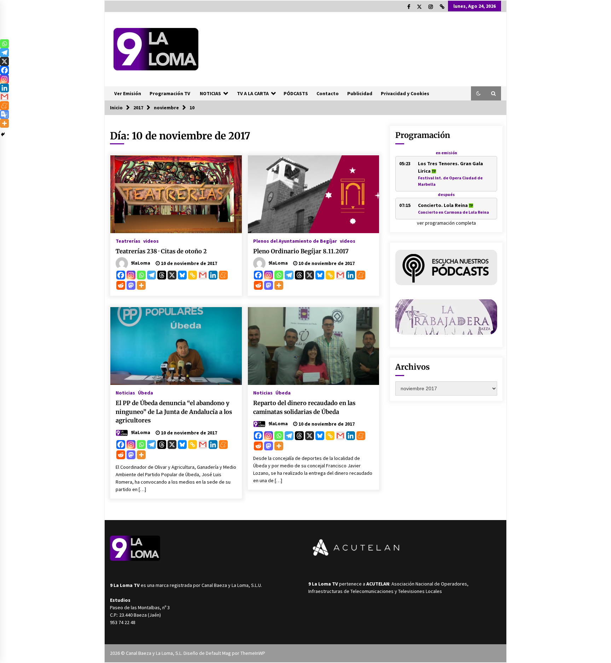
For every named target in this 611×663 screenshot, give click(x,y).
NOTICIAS (210, 93)
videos (151, 240)
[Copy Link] (192, 275)
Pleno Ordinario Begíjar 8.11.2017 (301, 251)
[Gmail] (202, 275)
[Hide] (3, 134)
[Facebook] (120, 275)
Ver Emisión (127, 93)
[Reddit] (120, 285)
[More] (141, 285)
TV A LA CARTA (253, 93)
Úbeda (145, 392)
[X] (172, 275)
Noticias (125, 392)
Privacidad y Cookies (405, 93)
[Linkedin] (213, 275)
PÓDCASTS (296, 93)
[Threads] (161, 275)
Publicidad (359, 93)
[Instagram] (131, 275)
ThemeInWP (252, 653)
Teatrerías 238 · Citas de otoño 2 (161, 251)
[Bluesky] (182, 275)
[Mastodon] (131, 285)
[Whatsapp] (141, 275)
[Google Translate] (4, 114)
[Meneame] (223, 275)
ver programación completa (446, 223)
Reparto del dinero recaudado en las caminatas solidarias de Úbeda (304, 407)
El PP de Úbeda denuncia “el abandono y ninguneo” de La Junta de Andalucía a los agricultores (174, 411)
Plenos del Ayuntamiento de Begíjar (295, 240)
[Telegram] (151, 275)
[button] (478, 93)
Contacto (327, 93)
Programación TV (170, 93)
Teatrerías (128, 240)
